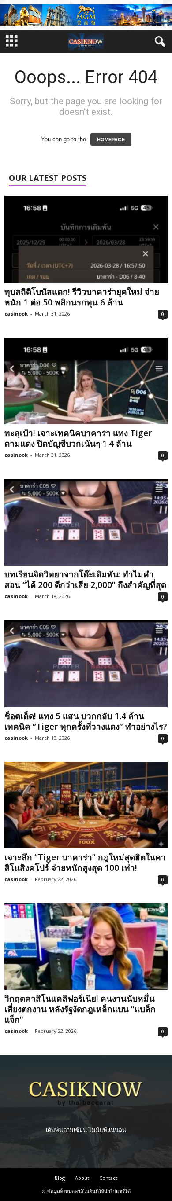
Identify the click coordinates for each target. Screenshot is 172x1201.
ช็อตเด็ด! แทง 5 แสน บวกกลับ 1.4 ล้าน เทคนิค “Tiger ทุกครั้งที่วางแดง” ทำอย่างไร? (85, 721)
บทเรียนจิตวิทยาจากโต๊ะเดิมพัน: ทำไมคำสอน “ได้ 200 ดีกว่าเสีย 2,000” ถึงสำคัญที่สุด (85, 580)
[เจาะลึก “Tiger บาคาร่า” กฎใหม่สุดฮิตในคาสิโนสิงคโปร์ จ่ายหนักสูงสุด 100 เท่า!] (86, 805)
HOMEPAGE (111, 139)
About (82, 1178)
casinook (16, 313)
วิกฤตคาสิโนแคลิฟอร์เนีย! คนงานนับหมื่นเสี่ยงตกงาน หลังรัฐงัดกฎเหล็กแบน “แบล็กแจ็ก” (80, 1009)
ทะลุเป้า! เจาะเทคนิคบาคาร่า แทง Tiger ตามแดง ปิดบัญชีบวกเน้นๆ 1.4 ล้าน (78, 438)
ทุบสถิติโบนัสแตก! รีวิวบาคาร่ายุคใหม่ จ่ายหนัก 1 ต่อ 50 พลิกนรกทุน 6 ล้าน (81, 297)
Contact (108, 1178)
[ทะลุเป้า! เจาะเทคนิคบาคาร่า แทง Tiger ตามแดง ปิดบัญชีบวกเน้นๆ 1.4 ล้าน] (86, 381)
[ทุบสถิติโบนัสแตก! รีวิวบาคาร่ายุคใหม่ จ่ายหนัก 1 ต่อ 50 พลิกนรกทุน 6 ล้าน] (86, 239)
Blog (60, 1178)
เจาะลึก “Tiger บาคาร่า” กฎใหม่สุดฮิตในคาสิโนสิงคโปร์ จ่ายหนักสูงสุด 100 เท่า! (85, 863)
